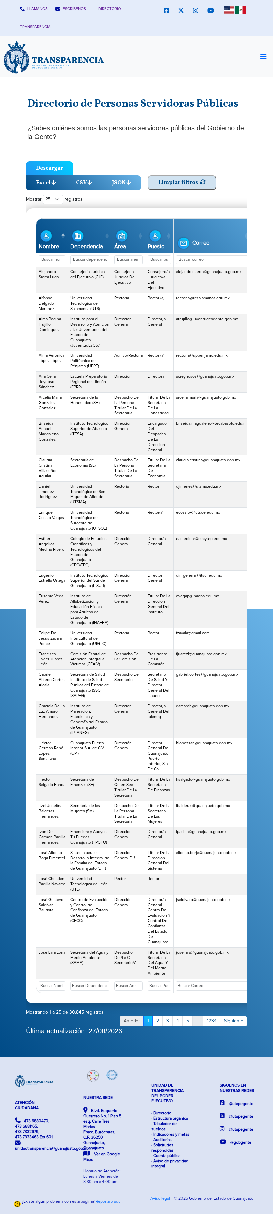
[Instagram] (195, 11)
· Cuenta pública (165, 1156)
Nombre (49, 247)
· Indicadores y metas (170, 1134)
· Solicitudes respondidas (162, 1148)
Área (120, 247)
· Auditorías (161, 1140)
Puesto (156, 247)
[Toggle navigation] (263, 57)
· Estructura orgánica (169, 1118)
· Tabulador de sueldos (164, 1126)
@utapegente (240, 1104)
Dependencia (86, 247)
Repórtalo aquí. (109, 1201)
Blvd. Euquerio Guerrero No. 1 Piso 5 (102, 1135)
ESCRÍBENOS (74, 9)
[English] (229, 10)
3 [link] (167, 1021)
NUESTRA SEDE (98, 1098)
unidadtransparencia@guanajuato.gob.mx (34, 1148)
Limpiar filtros (179, 182)
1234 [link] (212, 1021)
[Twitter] (181, 11)
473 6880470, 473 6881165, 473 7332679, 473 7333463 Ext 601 (34, 1129)
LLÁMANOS (37, 9)
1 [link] (148, 1021)
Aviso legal (160, 1198)
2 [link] (157, 1021)
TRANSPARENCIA (35, 27)
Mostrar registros (54, 199)
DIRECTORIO (109, 9)
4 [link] (177, 1021)
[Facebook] (166, 11)
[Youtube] (210, 11)
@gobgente (240, 1142)
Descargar (49, 168)
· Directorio (161, 1113)
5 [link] (187, 1021)
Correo (200, 243)
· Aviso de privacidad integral (169, 1163)
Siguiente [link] (233, 1021)
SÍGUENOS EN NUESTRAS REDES (237, 1088)
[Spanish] (240, 10)
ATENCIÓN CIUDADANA (27, 1105)
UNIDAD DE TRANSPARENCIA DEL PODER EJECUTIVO (167, 1093)
